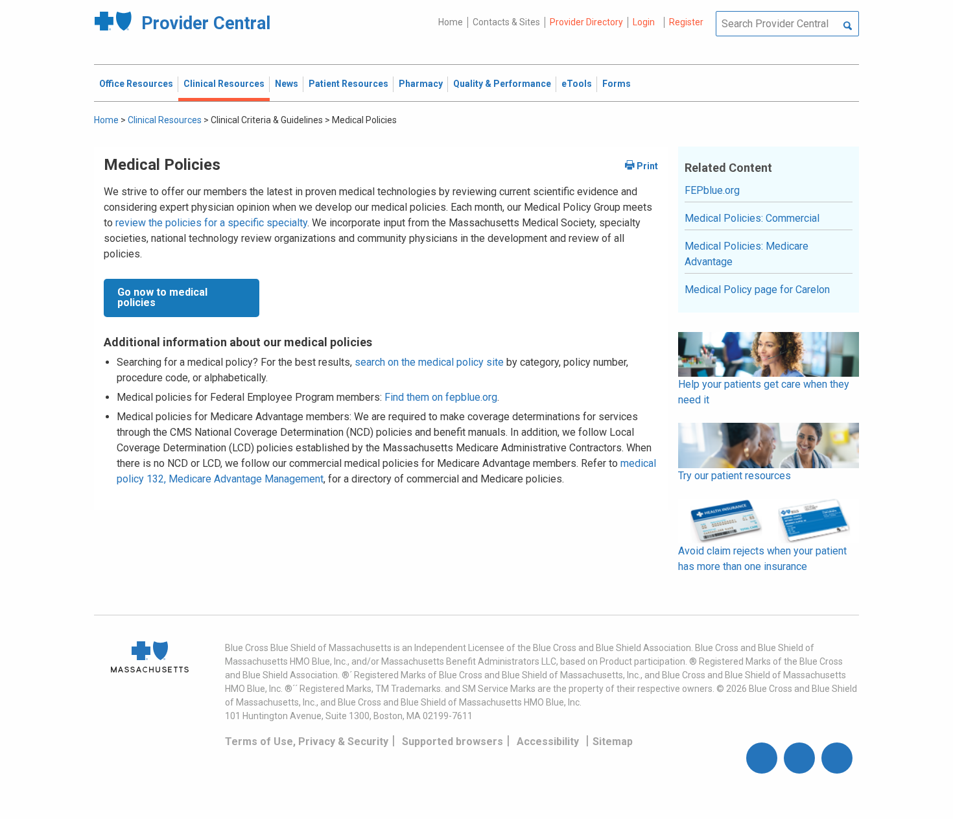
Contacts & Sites (506, 22)
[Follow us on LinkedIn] (837, 758)
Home (450, 22)
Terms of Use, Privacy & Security (306, 741)
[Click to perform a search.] (847, 26)
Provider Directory (586, 22)
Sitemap (613, 741)
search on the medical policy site (429, 362)
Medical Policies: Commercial (752, 218)
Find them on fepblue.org (440, 397)
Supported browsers (452, 741)
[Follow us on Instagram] (799, 758)
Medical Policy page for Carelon (757, 289)
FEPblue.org (712, 190)
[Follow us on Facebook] (761, 758)
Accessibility (548, 741)
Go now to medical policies (162, 297)
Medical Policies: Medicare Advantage (746, 254)
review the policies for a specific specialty (211, 223)
